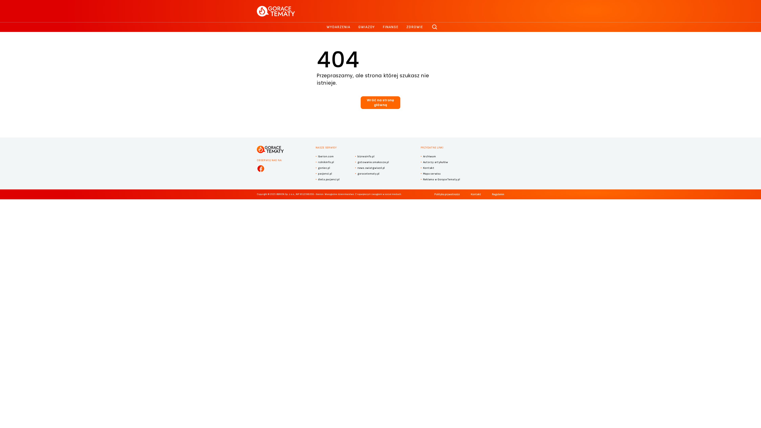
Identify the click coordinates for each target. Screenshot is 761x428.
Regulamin (498, 194)
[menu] (261, 169)
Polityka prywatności (447, 194)
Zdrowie (414, 27)
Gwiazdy (366, 27)
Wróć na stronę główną (380, 102)
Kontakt (476, 194)
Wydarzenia (338, 27)
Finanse (391, 27)
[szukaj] (435, 27)
